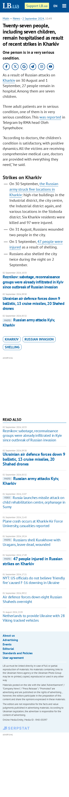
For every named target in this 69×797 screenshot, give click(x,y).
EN (55, 6)
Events (7, 644)
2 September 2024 (33, 18)
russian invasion (39, 339)
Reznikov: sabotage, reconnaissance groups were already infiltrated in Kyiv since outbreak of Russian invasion (33, 282)
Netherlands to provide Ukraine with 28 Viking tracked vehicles (34, 618)
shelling (12, 347)
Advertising (10, 640)
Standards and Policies (18, 653)
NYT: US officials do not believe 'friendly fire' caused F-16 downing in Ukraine (33, 580)
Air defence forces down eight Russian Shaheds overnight (32, 599)
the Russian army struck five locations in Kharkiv (33, 189)
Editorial (8, 649)
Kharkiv (9, 80)
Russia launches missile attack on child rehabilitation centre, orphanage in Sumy (34, 502)
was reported (50, 117)
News (16, 18)
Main (6, 18)
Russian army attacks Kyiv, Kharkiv (31, 481)
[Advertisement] (34, 386)
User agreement (13, 658)
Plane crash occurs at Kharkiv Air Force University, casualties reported (33, 523)
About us (9, 635)
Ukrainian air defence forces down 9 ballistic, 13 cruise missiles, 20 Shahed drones (33, 303)
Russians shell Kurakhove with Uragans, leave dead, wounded (31, 542)
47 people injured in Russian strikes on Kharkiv (32, 561)
